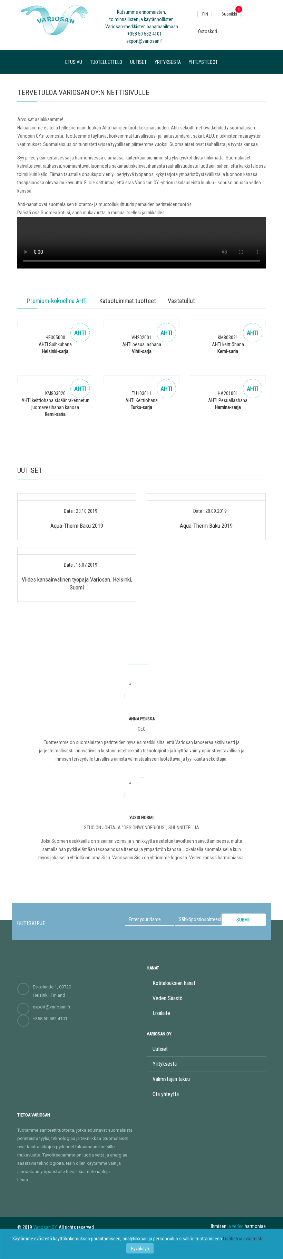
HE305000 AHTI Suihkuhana (55, 344)
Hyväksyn (140, 1248)
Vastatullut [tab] (181, 301)
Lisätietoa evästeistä (243, 1238)
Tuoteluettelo (106, 62)
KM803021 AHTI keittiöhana (228, 344)
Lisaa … (24, 1179)
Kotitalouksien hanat (174, 983)
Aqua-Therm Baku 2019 (76, 525)
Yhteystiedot (203, 62)
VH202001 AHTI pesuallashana (141, 344)
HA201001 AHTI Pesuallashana (227, 400)
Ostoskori (207, 31)
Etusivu (73, 62)
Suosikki (229, 14)
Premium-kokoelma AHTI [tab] (57, 301)
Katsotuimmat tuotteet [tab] (127, 301)
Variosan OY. (45, 1227)
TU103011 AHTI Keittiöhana (141, 400)
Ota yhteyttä (166, 1094)
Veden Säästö (168, 998)
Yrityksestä (168, 62)
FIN (205, 14)
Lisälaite (161, 1013)
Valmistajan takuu (171, 1079)
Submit (243, 920)
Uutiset (138, 62)
